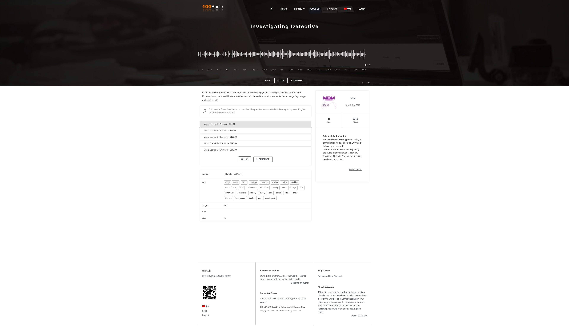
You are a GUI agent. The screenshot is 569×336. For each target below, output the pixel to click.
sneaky (275, 188)
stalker (284, 182)
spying (275, 182)
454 (355, 119)
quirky (262, 193)
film (301, 188)
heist (244, 182)
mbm (352, 98)
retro (284, 188)
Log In (362, 9)
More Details (355, 169)
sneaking (264, 182)
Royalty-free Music (233, 174)
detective (264, 188)
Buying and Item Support (330, 276)
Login (204, 311)
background (240, 198)
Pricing (298, 9)
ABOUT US (314, 9)
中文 (349, 9)
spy (259, 198)
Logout (205, 315)
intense (228, 198)
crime (287, 193)
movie (295, 193)
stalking (294, 182)
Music (283, 9)
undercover (251, 188)
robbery (253, 193)
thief (241, 188)
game (278, 193)
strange (293, 188)
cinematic (229, 193)
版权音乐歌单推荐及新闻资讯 (216, 276)
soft (270, 193)
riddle (251, 198)
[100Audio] (212, 9)
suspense (242, 193)
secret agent (270, 198)
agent (235, 182)
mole (227, 182)
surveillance (230, 188)
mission (253, 182)
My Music (332, 9)
